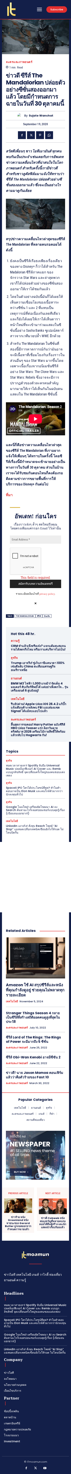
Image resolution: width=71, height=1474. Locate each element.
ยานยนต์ (16, 678)
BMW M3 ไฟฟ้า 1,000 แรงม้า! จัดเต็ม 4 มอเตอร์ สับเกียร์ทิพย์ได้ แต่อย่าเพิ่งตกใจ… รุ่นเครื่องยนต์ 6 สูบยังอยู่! (39, 687)
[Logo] (11, 9)
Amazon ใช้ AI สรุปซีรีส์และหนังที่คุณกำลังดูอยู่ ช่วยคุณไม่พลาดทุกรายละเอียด (35, 990)
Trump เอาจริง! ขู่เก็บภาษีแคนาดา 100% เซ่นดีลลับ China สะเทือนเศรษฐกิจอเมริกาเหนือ (38, 666)
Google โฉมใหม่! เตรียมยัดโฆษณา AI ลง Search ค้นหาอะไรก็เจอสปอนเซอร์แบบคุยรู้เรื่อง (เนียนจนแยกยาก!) (35, 810)
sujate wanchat (41, 115)
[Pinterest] (40, 135)
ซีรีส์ (39, 616)
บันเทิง (47, 616)
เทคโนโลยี (17, 698)
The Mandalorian (25, 616)
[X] (31, 135)
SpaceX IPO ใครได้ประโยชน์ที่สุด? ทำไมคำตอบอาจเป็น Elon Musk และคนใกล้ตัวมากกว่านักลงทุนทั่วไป (34, 791)
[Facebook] (22, 135)
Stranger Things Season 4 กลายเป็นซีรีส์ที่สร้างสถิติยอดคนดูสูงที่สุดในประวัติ (33, 1017)
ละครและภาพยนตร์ (19, 61)
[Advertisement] (35, 877)
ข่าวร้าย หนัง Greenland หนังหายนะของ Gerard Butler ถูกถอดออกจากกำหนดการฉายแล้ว (18, 1223)
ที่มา (9, 495)
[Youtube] (45, 1468)
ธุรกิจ (14, 657)
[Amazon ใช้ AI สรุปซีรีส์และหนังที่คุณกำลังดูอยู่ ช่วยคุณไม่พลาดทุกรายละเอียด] (35, 957)
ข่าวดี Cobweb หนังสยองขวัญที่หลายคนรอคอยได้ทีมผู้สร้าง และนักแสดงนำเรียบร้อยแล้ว (52, 1223)
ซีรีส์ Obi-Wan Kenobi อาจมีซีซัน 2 (33, 1057)
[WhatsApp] (49, 135)
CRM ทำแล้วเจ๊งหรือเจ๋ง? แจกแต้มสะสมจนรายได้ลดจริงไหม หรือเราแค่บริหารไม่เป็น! (38, 647)
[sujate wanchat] (20, 115)
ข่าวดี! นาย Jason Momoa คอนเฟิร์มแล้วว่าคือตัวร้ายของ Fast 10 (34, 1074)
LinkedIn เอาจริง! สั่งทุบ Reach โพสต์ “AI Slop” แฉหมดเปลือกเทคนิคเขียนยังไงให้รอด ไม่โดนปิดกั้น (35, 829)
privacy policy (47, 593)
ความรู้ (15, 640)
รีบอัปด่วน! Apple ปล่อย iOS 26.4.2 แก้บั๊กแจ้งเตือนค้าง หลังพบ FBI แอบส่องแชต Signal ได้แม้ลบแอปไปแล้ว (38, 707)
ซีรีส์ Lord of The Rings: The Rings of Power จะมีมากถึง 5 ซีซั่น (33, 1039)
